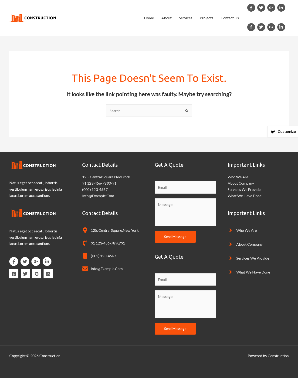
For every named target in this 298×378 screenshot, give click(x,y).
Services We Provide (244, 189)
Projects (206, 18)
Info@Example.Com (98, 195)
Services (185, 18)
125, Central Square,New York (106, 177)
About (166, 18)
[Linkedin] (48, 273)
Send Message (175, 237)
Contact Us (230, 18)
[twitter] (262, 8)
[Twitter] (25, 273)
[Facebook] (13, 273)
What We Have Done (244, 195)
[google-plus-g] (272, 8)
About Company (241, 183)
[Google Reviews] (36, 273)
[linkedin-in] (281, 8)
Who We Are (238, 177)
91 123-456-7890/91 (99, 183)
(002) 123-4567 (95, 189)
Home (149, 18)
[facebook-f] (252, 8)
